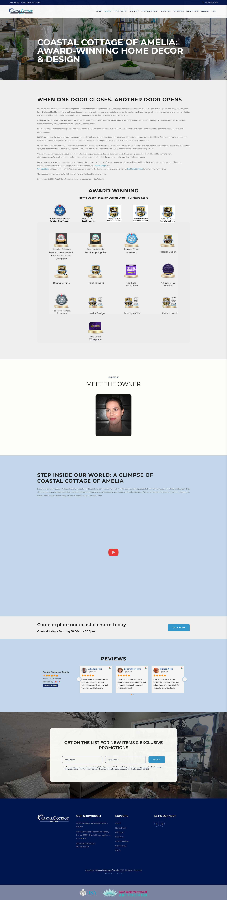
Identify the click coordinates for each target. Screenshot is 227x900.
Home (99, 11)
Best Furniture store (135, 169)
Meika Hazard (94, 669)
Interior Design (149, 11)
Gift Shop (134, 11)
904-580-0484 (82, 847)
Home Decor (120, 11)
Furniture (165, 11)
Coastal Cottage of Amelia (56, 672)
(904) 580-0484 (211, 2)
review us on (49, 685)
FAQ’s (117, 850)
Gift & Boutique (43, 169)
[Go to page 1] (131, 694)
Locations (178, 11)
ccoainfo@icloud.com (85, 843)
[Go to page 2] (133, 694)
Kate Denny (165, 669)
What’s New (192, 11)
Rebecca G (129, 669)
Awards (205, 11)
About (108, 11)
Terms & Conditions (113, 873)
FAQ (214, 11)
